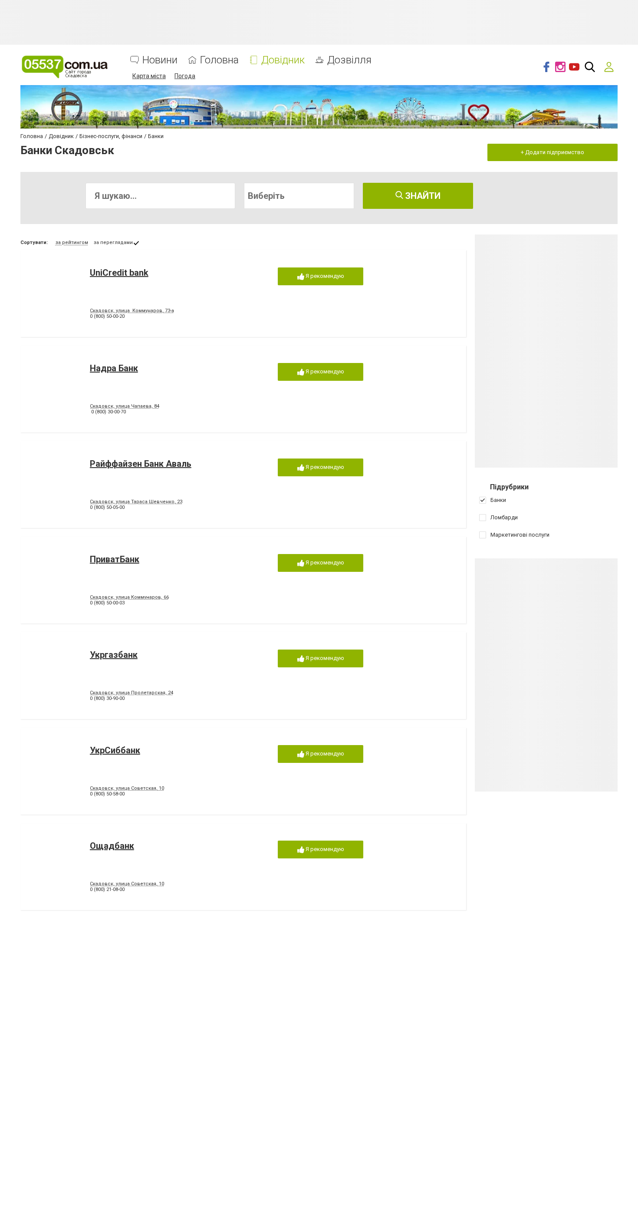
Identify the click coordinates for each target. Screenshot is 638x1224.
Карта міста (149, 76)
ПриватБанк (114, 559)
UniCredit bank (119, 272)
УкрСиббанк (115, 750)
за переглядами (113, 242)
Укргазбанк (114, 655)
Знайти (422, 196)
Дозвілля (349, 60)
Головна (219, 60)
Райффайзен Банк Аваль (140, 464)
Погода (184, 76)
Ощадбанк (112, 846)
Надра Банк (114, 368)
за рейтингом (72, 242)
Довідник (283, 60)
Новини (160, 60)
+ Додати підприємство (552, 152)
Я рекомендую (324, 276)
